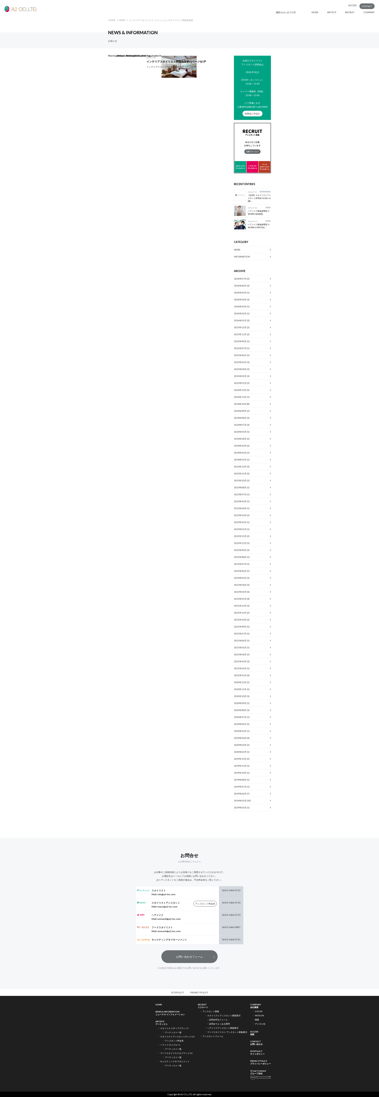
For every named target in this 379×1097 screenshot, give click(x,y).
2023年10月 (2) (241, 480)
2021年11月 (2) (241, 612)
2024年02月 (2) (241, 452)
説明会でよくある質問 (219, 1024)
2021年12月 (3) (241, 605)
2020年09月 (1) (241, 703)
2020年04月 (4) (241, 738)
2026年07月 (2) (241, 278)
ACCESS (352, 5)
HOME (314, 12)
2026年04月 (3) (241, 299)
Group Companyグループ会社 (258, 1072)
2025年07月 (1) (241, 348)
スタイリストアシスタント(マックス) (177, 1036)
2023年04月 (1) (241, 508)
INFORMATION (242, 256)
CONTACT (367, 6)
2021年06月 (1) (241, 640)
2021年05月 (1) (241, 647)
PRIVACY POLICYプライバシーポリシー (260, 1062)
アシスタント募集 (211, 1011)
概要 (257, 1019)
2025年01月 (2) (241, 383)
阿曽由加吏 (187, 20)
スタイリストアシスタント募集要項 (223, 1015)
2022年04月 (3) (241, 585)
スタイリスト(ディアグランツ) (174, 1028)
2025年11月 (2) (241, 334)
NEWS (122, 20)
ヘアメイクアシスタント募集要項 (222, 1028)
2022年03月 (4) (241, 591)
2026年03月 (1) (241, 306)
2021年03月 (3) (241, 661)
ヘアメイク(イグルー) (170, 1045)
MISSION (259, 1015)
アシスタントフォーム (213, 1036)
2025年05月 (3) (241, 362)
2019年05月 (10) (242, 800)
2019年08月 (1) (241, 779)
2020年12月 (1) (241, 682)
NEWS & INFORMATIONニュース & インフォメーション (170, 1013)
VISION (258, 1011)
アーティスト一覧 (173, 1032)
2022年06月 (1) (241, 571)
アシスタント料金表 (205, 903)
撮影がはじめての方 (289, 12)
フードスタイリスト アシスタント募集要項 (227, 1032)
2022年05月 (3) (241, 578)
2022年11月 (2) (241, 543)
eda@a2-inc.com (166, 894)
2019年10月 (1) (241, 772)
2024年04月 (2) (241, 438)
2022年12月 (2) (241, 536)
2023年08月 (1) (241, 487)
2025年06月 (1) (241, 355)
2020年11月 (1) (241, 689)
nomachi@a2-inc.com (169, 918)
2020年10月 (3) (241, 696)
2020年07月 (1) (241, 717)
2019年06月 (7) (241, 793)
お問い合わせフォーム (189, 956)
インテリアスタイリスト (141, 20)
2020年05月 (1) (241, 731)
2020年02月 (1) (241, 752)
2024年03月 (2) (241, 445)
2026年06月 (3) (241, 285)
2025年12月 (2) (241, 327)
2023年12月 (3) (241, 466)
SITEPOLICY (177, 992)
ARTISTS (331, 12)
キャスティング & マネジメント (175, 1061)
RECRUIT (350, 12)
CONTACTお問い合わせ (256, 1042)
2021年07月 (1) (241, 633)
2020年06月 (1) (241, 724)
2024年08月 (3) (241, 418)
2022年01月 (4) (241, 598)
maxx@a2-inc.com (167, 906)
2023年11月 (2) (241, 473)
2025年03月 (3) (241, 376)
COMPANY (369, 12)
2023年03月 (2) (241, 515)
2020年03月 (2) (241, 745)
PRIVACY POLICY (199, 992)
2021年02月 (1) (241, 668)
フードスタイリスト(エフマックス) (176, 1053)
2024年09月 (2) (241, 411)
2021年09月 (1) (241, 626)
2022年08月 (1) (241, 557)
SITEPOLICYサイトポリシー (257, 1052)
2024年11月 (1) (241, 397)
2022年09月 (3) (241, 550)
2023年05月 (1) (241, 501)
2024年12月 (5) (241, 390)
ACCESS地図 (254, 1033)
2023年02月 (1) (241, 522)
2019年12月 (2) (241, 758)
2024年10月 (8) (241, 404)
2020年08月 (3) (241, 710)
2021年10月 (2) (241, 619)
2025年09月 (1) (241, 341)
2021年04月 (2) (241, 654)
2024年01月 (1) (241, 459)
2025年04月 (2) (241, 369)
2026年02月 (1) (241, 313)
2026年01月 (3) (241, 320)
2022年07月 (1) (241, 564)
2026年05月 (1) (241, 292)
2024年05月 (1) (241, 431)
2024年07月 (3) (241, 424)
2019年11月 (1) (241, 765)
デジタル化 (260, 1024)
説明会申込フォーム (218, 1019)
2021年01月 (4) (241, 675)
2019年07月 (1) (241, 786)
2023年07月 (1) (241, 494)
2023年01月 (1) (241, 529)
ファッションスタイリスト (167, 20)
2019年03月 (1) (241, 807)
